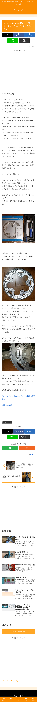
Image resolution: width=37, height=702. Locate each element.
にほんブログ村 (7, 405)
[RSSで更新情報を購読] (27, 448)
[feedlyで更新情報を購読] (10, 448)
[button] (24, 40)
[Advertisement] (18, 70)
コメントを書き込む (18, 631)
